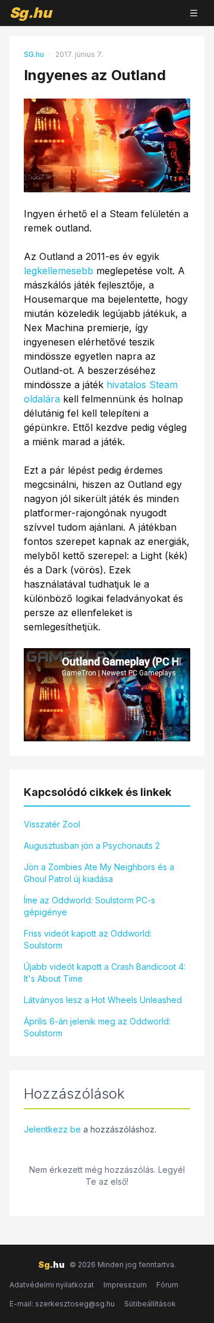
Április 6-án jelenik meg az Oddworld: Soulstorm (97, 1027)
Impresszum (125, 1284)
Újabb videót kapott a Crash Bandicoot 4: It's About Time (104, 972)
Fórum (167, 1284)
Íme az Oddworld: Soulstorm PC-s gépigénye (89, 906)
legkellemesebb (58, 271)
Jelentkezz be (52, 1129)
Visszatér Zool (52, 824)
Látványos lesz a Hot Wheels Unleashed (103, 1000)
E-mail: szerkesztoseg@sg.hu (62, 1303)
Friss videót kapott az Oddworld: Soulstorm (88, 939)
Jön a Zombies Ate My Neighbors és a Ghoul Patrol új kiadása (99, 873)
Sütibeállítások (150, 1303)
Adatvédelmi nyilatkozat (52, 1284)
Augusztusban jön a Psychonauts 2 (92, 845)
